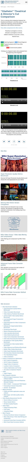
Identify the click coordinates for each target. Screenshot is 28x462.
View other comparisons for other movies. (12, 27)
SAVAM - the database (10, 387)
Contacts (3, 458)
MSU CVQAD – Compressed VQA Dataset (15, 384)
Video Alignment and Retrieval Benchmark (15, 347)
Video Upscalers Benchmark (11, 333)
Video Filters (6, 405)
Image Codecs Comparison (11, 364)
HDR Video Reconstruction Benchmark (14, 338)
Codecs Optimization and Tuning (12, 367)
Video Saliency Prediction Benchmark (14, 314)
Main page (3, 6)
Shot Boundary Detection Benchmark (13, 353)
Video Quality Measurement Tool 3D (12, 398)
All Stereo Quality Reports (10, 403)
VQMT (4, 371)
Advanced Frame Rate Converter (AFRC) (15, 420)
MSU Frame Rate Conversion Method (14, 422)
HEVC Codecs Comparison (11, 362)
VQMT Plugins (7, 373)
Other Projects (10, 6)
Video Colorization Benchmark (12, 312)
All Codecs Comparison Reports (12, 369)
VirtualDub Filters (8, 411)
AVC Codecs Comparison (10, 360)
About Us (3, 452)
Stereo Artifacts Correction (11, 400)
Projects (3, 455)
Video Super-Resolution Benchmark (13, 351)
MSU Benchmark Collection (10, 306)
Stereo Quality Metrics (9, 402)
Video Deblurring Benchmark (11, 335)
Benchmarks (4, 453)
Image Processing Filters (10, 407)
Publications (3, 456)
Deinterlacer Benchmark (10, 329)
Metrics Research (7, 389)
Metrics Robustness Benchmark (12, 331)
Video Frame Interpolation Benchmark (14, 336)
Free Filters (7, 409)
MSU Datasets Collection (9, 375)
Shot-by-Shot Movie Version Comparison (14, 415)
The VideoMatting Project (10, 354)
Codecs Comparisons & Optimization (12, 358)
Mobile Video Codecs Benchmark (13, 349)
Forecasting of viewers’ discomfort (13, 385)
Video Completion (8, 356)
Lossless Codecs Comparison (12, 366)
